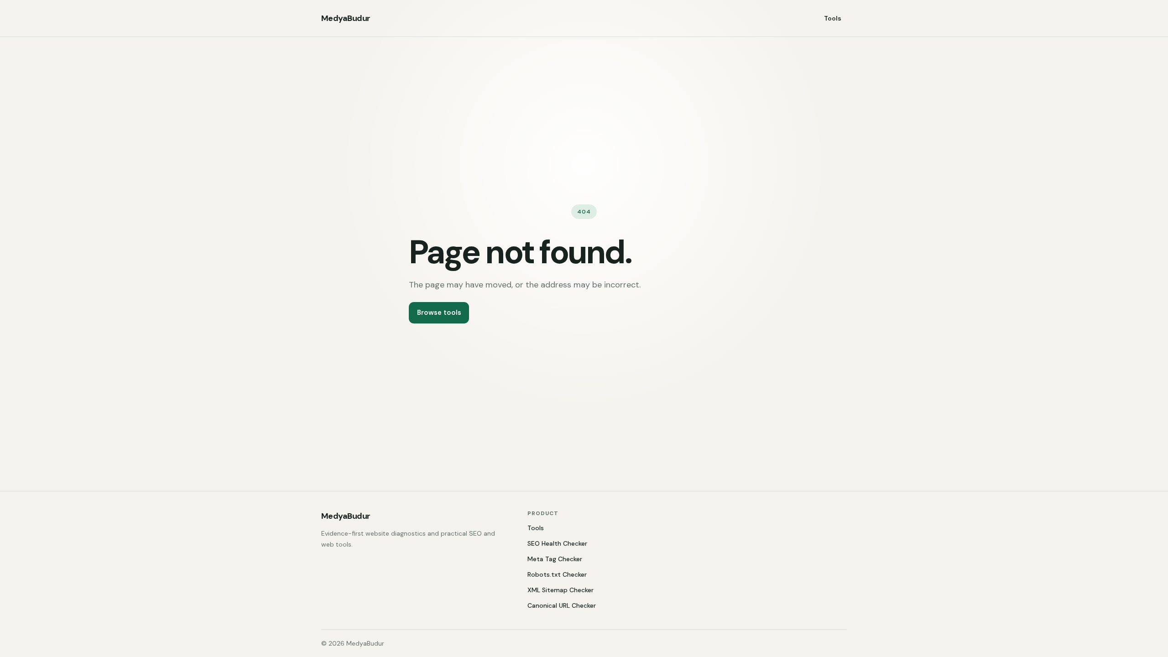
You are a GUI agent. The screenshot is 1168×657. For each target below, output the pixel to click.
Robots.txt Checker (557, 574)
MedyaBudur (345, 18)
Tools (832, 18)
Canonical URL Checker (561, 605)
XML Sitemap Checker (560, 590)
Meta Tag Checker (554, 559)
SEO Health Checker (557, 543)
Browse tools (439, 312)
